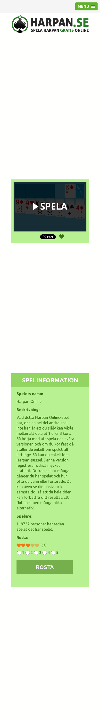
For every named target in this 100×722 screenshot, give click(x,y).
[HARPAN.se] (50, 24)
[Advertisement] (50, 93)
